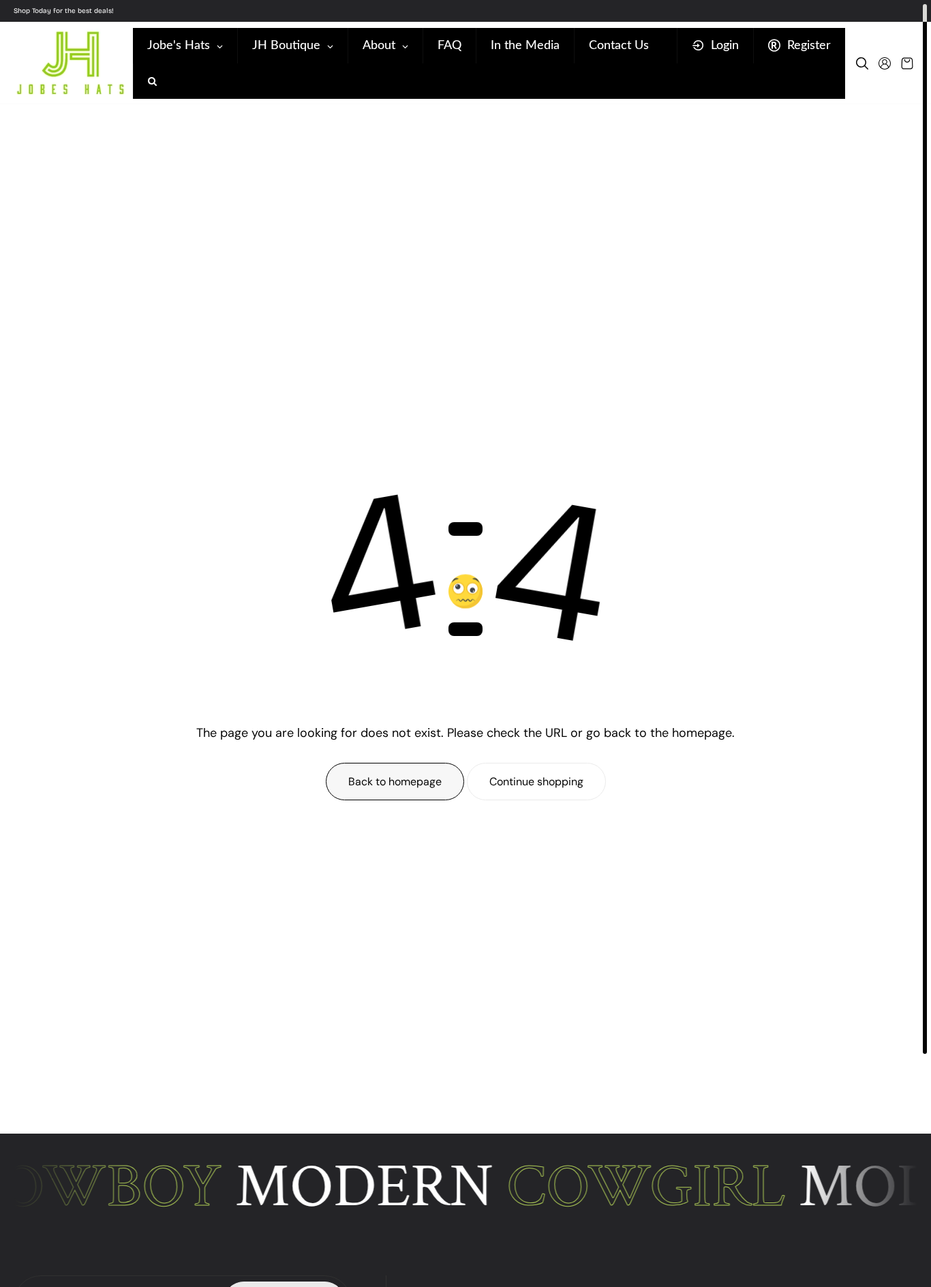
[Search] (862, 63)
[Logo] (70, 63)
